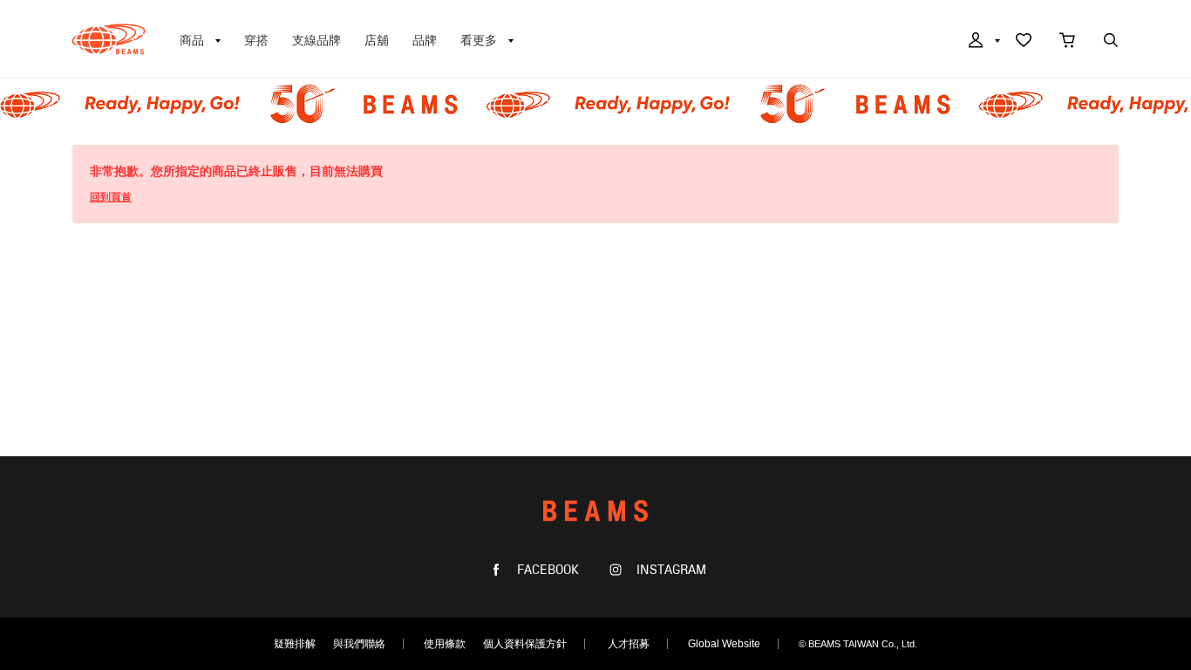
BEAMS (108, 39)
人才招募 (629, 644)
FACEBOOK (546, 570)
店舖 (376, 40)
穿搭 (256, 40)
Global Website (724, 644)
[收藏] (1023, 41)
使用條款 (445, 644)
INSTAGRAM (669, 570)
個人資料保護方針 (525, 644)
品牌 (424, 40)
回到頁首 (111, 197)
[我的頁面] (982, 41)
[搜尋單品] (1110, 41)
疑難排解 (295, 644)
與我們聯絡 (359, 644)
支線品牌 (316, 40)
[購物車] (1067, 41)
